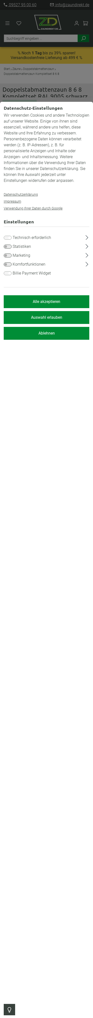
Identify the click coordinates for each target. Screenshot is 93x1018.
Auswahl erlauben (46, 317)
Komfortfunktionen (29, 264)
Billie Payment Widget (32, 273)
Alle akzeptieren (46, 301)
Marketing (21, 255)
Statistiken (22, 246)
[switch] (8, 247)
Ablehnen (46, 333)
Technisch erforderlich (32, 237)
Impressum (12, 201)
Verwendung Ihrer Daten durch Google (33, 208)
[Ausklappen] (87, 237)
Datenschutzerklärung (21, 194)
